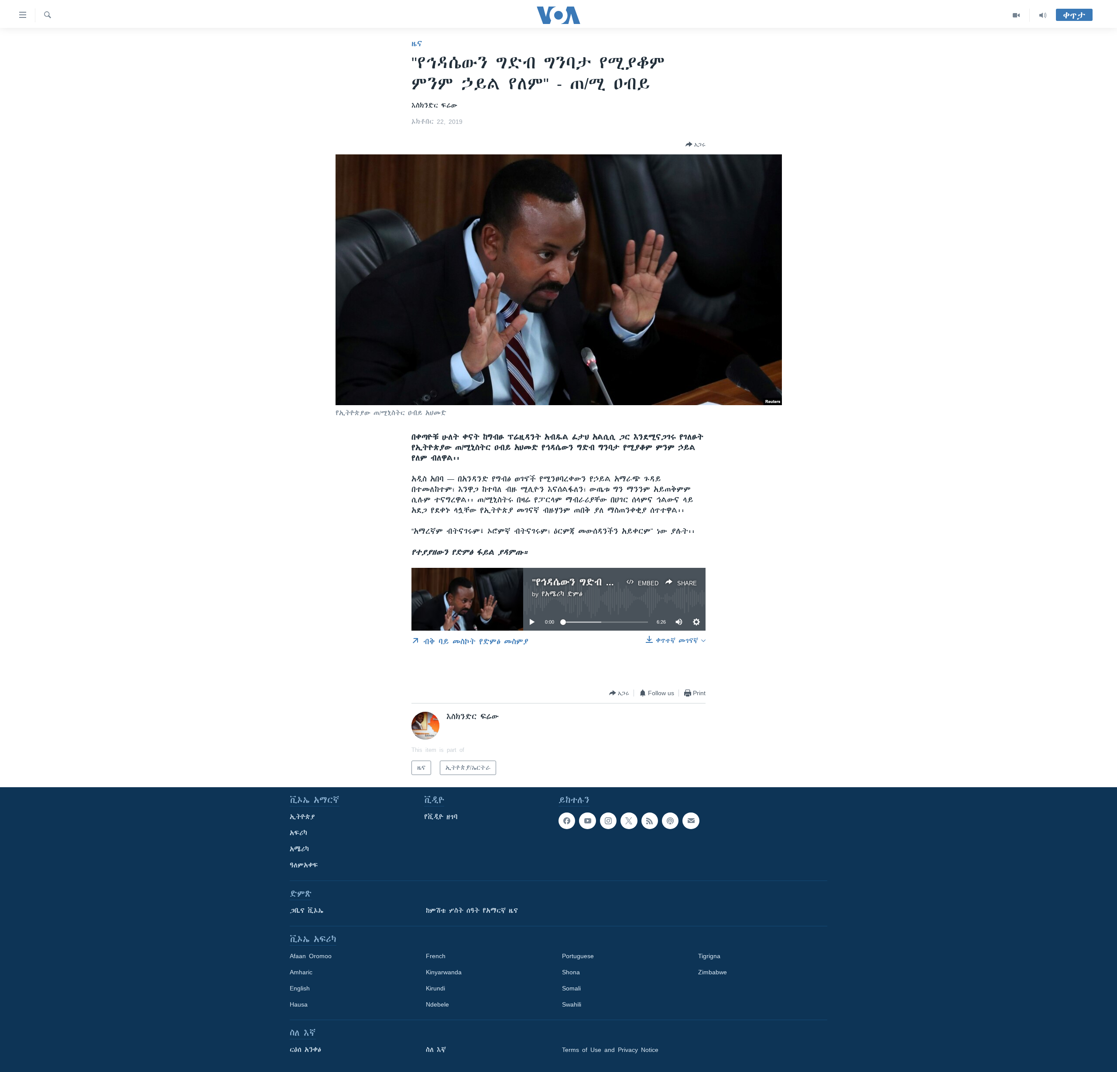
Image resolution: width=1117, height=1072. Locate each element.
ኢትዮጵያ (302, 817)
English (300, 988)
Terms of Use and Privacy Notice (610, 1050)
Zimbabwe (712, 972)
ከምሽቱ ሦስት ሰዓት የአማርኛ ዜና (472, 911)
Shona (571, 972)
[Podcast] (670, 821)
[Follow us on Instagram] (608, 821)
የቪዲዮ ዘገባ (441, 817)
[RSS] (649, 821)
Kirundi (435, 988)
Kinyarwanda (444, 972)
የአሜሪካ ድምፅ (561, 594)
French (435, 956)
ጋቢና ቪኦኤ (306, 911)
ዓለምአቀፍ (304, 865)
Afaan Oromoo (311, 956)
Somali (571, 988)
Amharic (301, 972)
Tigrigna (709, 956)
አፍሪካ (298, 833)
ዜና (416, 43)
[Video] (1016, 15)
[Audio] (1043, 15)
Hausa (299, 1004)
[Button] (695, 144)
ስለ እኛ (436, 1050)
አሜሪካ (299, 849)
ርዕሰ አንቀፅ (305, 1050)
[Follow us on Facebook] (566, 821)
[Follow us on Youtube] (587, 821)
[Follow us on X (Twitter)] (628, 821)
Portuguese (578, 956)
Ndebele (437, 1004)
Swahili (571, 1004)
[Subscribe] (690, 821)
